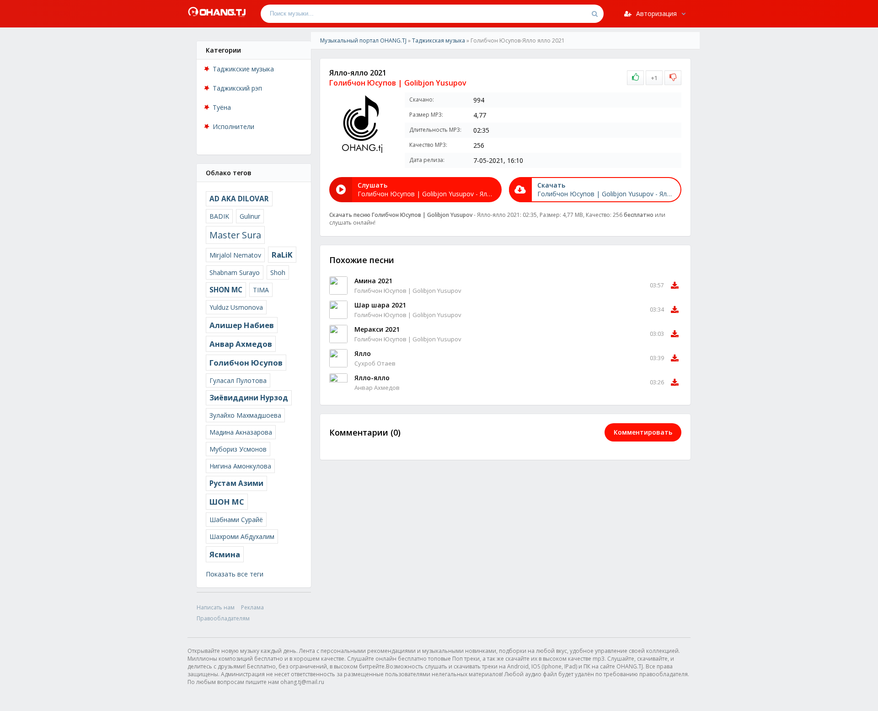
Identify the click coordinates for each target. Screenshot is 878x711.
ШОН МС (226, 501)
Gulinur (250, 216)
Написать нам (216, 607)
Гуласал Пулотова (238, 380)
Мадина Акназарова (240, 432)
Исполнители (233, 126)
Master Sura (235, 235)
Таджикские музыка (243, 69)
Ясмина (224, 554)
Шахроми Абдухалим (241, 536)
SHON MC (225, 290)
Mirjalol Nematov (235, 255)
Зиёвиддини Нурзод (248, 398)
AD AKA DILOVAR (239, 199)
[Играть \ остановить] (338, 285)
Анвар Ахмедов (240, 344)
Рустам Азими (236, 483)
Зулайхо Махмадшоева (245, 415)
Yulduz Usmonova (236, 307)
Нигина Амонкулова (240, 466)
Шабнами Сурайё (236, 519)
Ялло (362, 353)
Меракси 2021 (377, 329)
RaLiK (282, 254)
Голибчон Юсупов (246, 362)
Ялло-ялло (372, 377)
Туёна (222, 107)
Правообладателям (223, 618)
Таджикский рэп (237, 88)
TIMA (261, 289)
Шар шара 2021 (380, 305)
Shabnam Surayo (234, 272)
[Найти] (594, 14)
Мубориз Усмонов (238, 449)
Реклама (252, 607)
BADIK (219, 216)
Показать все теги (234, 574)
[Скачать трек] (675, 285)
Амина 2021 (373, 280)
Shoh (277, 272)
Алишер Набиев (241, 325)
